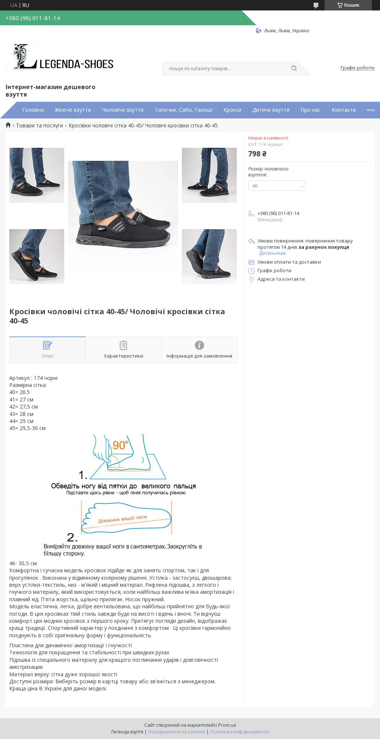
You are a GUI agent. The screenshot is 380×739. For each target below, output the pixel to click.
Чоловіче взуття (123, 110)
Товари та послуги (39, 125)
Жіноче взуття (73, 110)
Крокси (232, 110)
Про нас (311, 110)
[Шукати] (293, 68)
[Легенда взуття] (61, 57)
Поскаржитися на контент (176, 732)
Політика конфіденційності (239, 732)
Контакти (344, 110)
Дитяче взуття (270, 110)
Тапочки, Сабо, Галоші (183, 110)
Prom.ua (227, 725)
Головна (33, 110)
